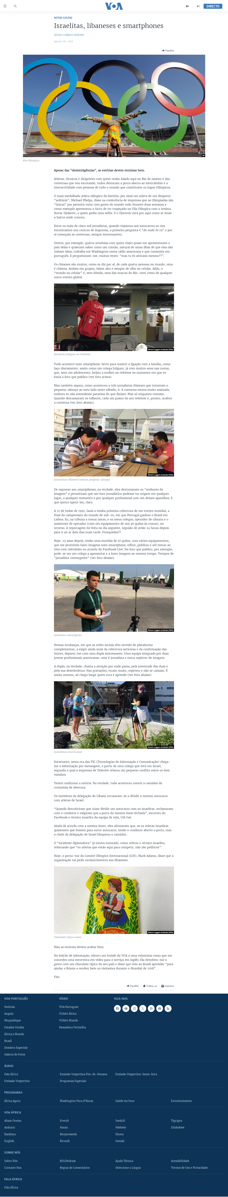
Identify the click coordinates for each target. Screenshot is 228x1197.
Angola (8, 1014)
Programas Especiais (73, 1081)
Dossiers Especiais (16, 1047)
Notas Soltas (63, 17)
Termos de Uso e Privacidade (189, 1167)
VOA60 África (67, 1014)
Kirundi (65, 1141)
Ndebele (120, 1127)
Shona (119, 1134)
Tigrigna (176, 1120)
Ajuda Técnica (124, 1161)
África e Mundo (14, 1034)
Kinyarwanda (68, 1134)
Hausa (64, 1127)
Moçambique (12, 1020)
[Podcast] (151, 1008)
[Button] (168, 50)
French (64, 1120)
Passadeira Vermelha (72, 1027)
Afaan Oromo (12, 1120)
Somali (119, 1141)
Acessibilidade (180, 1161)
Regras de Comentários (75, 1167)
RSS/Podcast (68, 1161)
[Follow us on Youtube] (125, 1008)
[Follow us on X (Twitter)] (142, 1008)
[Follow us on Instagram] (134, 1008)
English (9, 1141)
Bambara (10, 1134)
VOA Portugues (68, 1007)
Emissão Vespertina (17, 1081)
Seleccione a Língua (128, 1167)
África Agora (12, 1101)
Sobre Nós (10, 1161)
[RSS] (168, 1008)
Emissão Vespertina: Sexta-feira (136, 1074)
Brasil (8, 1041)
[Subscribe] (159, 1008)
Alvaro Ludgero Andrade (69, 34)
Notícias (9, 1007)
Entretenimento (181, 1101)
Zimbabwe (177, 1127)
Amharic (9, 1127)
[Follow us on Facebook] (117, 1008)
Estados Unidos (14, 1027)
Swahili (120, 1120)
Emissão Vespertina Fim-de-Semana (83, 1074)
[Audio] (198, 6)
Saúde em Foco (124, 1101)
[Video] (187, 6)
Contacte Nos (12, 1167)
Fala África (11, 1074)
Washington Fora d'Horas (76, 1101)
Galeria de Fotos (14, 1054)
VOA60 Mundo (68, 1020)
